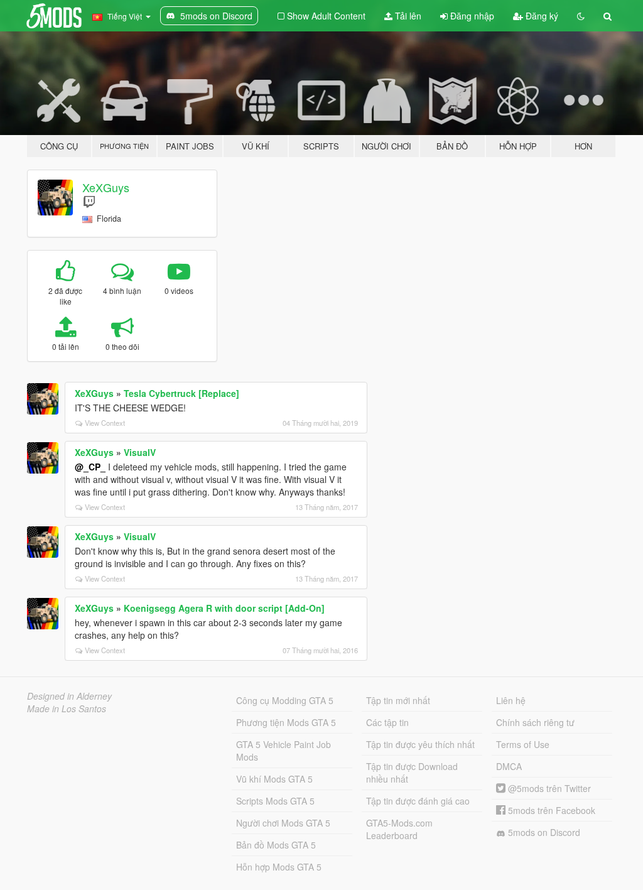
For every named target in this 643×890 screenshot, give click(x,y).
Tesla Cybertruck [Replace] (181, 393)
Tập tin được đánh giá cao (418, 801)
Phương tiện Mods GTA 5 (286, 722)
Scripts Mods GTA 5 (275, 801)
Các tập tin (387, 722)
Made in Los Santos (66, 708)
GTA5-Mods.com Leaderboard (399, 829)
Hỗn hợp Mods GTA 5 (279, 866)
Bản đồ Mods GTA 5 (276, 844)
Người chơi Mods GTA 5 (283, 823)
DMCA (509, 766)
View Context (105, 423)
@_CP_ (90, 466)
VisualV (140, 452)
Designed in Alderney (69, 696)
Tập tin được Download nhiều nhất (412, 772)
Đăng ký (540, 15)
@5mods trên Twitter (548, 788)
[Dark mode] (581, 15)
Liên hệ (511, 700)
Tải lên (406, 15)
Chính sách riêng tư (535, 722)
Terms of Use (522, 744)
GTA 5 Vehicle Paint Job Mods (283, 750)
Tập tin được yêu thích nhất (420, 744)
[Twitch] (89, 201)
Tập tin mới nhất (398, 700)
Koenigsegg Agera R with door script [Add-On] (224, 608)
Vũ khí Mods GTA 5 (274, 779)
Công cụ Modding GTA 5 (284, 700)
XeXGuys (105, 187)
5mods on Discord (542, 832)
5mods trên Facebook (550, 810)
